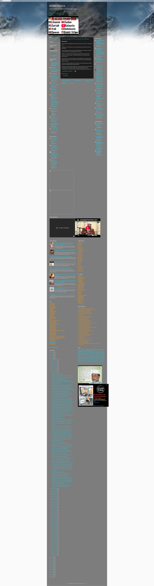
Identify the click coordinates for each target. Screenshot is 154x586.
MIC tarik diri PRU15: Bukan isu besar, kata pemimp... (62, 454)
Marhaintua (89, 360)
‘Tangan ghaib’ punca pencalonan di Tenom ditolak (61, 375)
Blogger (85, 583)
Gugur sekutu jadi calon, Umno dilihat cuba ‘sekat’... (61, 432)
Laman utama (77, 80)
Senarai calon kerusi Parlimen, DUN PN (59, 453)
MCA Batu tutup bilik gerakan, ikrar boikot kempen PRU (62, 402)
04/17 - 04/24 (54, 531)
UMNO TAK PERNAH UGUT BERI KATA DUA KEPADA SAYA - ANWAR (55, 79)
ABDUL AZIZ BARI (94, 360)
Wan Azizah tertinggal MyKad (57, 374)
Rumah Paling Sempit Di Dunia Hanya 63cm (54, 64)
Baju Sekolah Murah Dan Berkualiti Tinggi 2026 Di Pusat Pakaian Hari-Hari (54, 155)
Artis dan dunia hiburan (98, 351)
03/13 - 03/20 (54, 539)
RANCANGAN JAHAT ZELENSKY (100, 105)
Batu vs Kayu (53, 108)
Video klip (80, 356)
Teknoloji (79, 358)
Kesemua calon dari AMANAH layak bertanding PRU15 (62, 385)
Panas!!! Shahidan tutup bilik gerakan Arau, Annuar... (62, 469)
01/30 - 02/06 (54, 548)
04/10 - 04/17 (54, 532)
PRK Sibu (97, 356)
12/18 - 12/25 (54, 361)
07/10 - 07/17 (54, 512)
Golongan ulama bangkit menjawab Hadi (99, 66)
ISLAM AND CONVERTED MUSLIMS (99, 151)
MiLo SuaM (53, 100)
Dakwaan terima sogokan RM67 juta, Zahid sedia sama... (63, 377)
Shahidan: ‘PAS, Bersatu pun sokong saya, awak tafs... (62, 445)
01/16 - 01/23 (54, 551)
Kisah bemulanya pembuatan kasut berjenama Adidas (54, 161)
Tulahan (52, 117)
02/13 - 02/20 (54, 545)
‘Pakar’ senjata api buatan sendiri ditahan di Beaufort (100, 115)
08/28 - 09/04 (54, 501)
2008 (52, 577)
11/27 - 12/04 (54, 366)
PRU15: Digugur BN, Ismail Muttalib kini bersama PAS (62, 394)
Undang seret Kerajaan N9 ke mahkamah (99, 125)
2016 (52, 564)
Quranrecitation (53, 343)
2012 (52, 571)
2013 (52, 569)
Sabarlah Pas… (55, 424)
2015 (52, 566)
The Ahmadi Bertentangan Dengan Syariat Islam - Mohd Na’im (100, 99)
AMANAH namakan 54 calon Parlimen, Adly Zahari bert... (62, 478)
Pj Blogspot (98, 90)
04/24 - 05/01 (54, 529)
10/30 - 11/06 (54, 372)
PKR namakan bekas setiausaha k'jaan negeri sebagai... (62, 435)
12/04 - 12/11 (54, 364)
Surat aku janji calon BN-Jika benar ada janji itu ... (61, 427)
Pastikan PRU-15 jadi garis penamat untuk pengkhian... (62, 405)
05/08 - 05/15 (54, 526)
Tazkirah (102, 355)
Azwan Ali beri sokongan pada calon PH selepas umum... (62, 388)
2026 (52, 352)
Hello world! (53, 166)
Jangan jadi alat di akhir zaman (99, 92)
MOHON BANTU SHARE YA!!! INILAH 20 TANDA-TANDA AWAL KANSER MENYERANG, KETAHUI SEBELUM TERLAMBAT (64, 244)
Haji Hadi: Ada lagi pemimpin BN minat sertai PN (61, 413)
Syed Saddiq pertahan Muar (57, 440)
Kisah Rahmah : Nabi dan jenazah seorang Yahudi (54, 119)
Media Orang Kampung (53, 68)
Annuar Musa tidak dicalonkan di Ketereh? (60, 475)
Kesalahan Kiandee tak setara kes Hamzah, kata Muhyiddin (99, 132)
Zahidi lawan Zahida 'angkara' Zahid (59, 378)
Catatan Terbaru (66, 80)
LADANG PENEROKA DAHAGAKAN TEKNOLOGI (55, 124)
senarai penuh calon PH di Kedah (58, 483)
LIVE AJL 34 (53, 114)
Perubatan (102, 356)
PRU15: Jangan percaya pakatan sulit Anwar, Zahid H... (62, 462)
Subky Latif (80, 352)
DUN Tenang (92, 356)
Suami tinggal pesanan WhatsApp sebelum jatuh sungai (62, 467)
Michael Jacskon (99, 360)
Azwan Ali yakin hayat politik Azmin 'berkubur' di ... (61, 391)
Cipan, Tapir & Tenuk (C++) (54, 146)
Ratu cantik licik (55, 470)
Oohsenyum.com (54, 62)
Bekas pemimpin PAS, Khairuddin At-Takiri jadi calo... (62, 421)
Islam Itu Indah (99, 136)
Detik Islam (53, 88)
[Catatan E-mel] (75, 71)
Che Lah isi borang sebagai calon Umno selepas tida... (62, 429)
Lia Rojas (98, 153)
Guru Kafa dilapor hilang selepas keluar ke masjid (100, 60)
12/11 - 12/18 (54, 363)
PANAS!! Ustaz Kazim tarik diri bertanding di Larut (61, 450)
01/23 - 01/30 (54, 550)
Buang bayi (91, 358)
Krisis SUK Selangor (97, 355)
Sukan (86, 357)
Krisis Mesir (90, 355)
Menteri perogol (91, 357)
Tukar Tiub (98, 103)
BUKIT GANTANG (85, 358)
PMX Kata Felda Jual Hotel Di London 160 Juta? (54, 148)
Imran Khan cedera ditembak (57, 416)
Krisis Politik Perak (83, 360)
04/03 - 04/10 (54, 534)
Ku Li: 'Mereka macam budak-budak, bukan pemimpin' (62, 404)
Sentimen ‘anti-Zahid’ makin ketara (58, 418)
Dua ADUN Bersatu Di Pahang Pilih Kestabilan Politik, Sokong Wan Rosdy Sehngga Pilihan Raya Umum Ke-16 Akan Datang (100, 52)
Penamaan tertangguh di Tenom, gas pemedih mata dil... (62, 381)
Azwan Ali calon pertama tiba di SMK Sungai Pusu (61, 393)
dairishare (53, 159)
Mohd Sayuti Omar (92, 349)
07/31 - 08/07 (54, 507)
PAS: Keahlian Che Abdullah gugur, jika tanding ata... (62, 423)
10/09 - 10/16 (54, 491)
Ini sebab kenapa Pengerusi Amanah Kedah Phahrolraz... (63, 481)
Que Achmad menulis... (53, 152)
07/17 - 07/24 (54, 510)
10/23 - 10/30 (54, 488)
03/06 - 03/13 (54, 540)
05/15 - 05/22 (54, 524)
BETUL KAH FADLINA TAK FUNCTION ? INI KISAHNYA (100, 44)
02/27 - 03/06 (54, 542)
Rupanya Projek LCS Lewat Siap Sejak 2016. (100, 110)
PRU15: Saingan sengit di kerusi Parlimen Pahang (61, 431)
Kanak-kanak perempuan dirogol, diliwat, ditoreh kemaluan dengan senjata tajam (99, 146)
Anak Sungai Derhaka (99, 96)
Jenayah (79, 355)
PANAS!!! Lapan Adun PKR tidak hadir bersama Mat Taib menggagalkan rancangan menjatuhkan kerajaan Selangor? (61, 268)
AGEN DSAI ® (99, 69)
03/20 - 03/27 (54, 537)
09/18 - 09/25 (54, 496)
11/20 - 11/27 (54, 367)
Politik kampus (97, 357)
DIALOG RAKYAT (99, 113)
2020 (52, 558)
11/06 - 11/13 (54, 371)
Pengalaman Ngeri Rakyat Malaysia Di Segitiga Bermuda (61, 256)
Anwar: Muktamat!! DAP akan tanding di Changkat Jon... (62, 480)
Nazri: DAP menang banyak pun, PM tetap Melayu (55, 84)
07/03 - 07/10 (54, 513)
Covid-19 (86, 356)
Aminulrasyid (101, 352)
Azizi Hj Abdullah (91, 359)
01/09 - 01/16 (54, 553)
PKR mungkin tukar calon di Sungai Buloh (59, 448)
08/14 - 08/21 (54, 504)
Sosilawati (96, 352)
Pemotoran (102, 357)
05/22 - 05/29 (54, 523)
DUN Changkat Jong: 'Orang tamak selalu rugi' (60, 486)
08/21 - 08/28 (54, 502)
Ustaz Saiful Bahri (91, 353)
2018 (52, 561)
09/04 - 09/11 (54, 499)
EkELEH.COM (99, 76)
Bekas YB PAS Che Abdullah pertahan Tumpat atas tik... (62, 426)
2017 (52, 563)
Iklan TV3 (96, 358)
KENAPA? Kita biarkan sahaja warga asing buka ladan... (62, 415)
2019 (52, 560)
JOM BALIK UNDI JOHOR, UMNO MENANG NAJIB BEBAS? (99, 72)
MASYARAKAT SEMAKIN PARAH (99, 142)
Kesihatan (84, 353)
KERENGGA (57, 6)
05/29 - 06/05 (54, 521)
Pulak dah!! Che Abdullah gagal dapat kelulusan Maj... (62, 434)
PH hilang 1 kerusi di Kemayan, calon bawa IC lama (61, 380)
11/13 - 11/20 (54, 369)
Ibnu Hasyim (53, 73)
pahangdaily (98, 48)
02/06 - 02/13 (54, 547)
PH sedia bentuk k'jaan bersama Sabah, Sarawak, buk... (62, 465)
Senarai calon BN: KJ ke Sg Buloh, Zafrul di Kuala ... (62, 459)
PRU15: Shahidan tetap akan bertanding (59, 456)
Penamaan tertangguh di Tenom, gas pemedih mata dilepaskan (75, 39)
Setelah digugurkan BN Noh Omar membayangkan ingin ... (63, 407)
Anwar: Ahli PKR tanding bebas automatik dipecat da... (62, 386)
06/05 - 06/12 (54, 520)
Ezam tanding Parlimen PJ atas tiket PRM (59, 396)
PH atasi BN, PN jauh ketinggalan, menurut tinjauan (61, 397)
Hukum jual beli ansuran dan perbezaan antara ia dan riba (54, 141)
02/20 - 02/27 (54, 543)
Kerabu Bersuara (99, 83)
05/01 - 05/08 (54, 528)
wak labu (98, 129)
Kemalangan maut (81, 357)
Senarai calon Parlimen (56, 383)
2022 (52, 358)
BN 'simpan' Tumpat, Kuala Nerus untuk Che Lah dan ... (62, 451)
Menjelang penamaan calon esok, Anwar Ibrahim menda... (63, 410)
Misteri (83, 355)
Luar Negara (81, 349)
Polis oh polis (88, 351)
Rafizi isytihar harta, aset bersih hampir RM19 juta (61, 443)
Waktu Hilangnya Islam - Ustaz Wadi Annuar (54, 90)
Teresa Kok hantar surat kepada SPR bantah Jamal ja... (62, 408)
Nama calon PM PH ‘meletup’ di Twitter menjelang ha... (62, 399)
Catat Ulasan (65, 75)
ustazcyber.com (54, 138)
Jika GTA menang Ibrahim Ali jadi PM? (59, 442)
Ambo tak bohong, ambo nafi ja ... (54, 131)
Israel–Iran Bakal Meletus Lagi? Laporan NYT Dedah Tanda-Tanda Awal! (100, 86)
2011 (52, 572)
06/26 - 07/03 (54, 515)
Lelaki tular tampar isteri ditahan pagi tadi (55, 70)
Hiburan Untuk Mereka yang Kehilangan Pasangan (100, 138)
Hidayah (86, 355)
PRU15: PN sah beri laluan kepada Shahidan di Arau (62, 446)
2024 (52, 355)
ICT (83, 356)
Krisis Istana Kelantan (88, 352)
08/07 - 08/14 (54, 505)
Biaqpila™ (53, 113)
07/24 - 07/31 (54, 509)
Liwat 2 (79, 353)
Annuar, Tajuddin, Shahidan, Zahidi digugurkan (61, 461)
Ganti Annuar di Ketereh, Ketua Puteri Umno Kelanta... (62, 464)
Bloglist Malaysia (99, 123)
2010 (52, 574)
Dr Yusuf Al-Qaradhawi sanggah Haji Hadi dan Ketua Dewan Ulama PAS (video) (65, 288)
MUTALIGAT (53, 76)
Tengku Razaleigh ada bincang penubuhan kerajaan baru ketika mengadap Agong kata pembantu (55, 103)
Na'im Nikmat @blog (53, 95)
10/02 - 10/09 (54, 493)
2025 (52, 353)
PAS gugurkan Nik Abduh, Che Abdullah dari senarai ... (62, 437)
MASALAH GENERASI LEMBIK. (54, 97)
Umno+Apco (96, 359)
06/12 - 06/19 (54, 518)
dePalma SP (53, 165)
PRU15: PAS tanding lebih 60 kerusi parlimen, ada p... (62, 473)
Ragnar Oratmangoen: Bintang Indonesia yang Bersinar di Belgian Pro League (100, 79)
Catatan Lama (88, 80)
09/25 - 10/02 (54, 494)
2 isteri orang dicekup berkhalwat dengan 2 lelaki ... (61, 484)
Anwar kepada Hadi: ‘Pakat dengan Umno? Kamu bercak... (63, 389)
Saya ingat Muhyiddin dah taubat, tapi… (59, 472)
